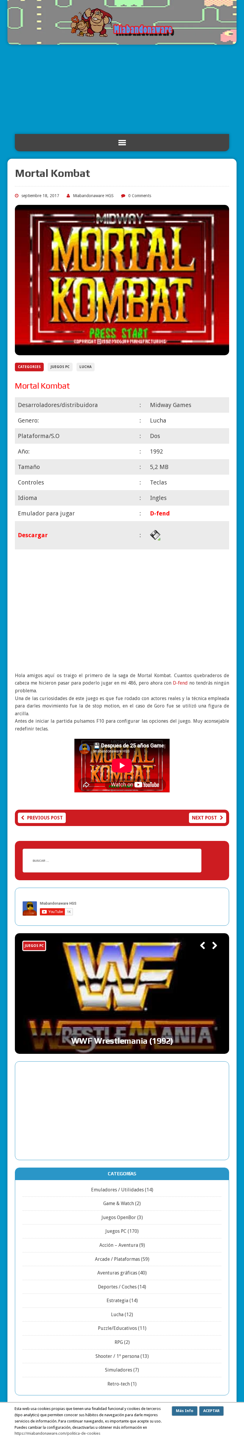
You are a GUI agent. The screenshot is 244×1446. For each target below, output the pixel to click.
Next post (204, 818)
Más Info (184, 1410)
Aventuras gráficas (117, 1273)
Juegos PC (60, 367)
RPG (119, 1342)
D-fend (180, 683)
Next (212, 953)
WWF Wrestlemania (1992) (122, 1040)
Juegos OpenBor (118, 1217)
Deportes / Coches (117, 1287)
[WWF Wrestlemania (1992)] (122, 993)
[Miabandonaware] (122, 22)
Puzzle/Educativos (117, 1328)
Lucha (85, 367)
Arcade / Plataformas (117, 1259)
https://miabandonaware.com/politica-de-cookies (57, 1433)
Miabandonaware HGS (93, 195)
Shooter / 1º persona (117, 1356)
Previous (199, 953)
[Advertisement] (122, 89)
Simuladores (118, 1370)
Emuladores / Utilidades (117, 1190)
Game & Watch (118, 1203)
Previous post (45, 818)
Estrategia (117, 1300)
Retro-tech (118, 1384)
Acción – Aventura (118, 1245)
